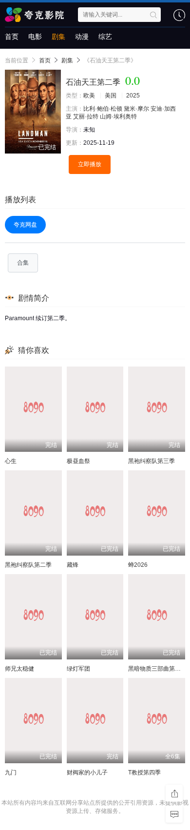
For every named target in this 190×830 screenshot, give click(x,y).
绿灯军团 (78, 668)
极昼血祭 (78, 461)
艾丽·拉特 (85, 116)
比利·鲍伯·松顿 (102, 108)
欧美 (89, 95)
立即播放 (89, 164)
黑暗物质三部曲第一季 (157, 668)
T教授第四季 (144, 772)
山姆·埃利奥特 (118, 116)
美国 (110, 95)
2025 (133, 95)
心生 (11, 461)
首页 (12, 36)
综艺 (105, 36)
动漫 (82, 36)
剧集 (58, 36)
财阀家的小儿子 (87, 772)
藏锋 (72, 564)
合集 (23, 262)
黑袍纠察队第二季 (28, 564)
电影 (35, 36)
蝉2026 (138, 564)
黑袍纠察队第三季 (151, 461)
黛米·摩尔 (136, 108)
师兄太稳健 (19, 668)
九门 (11, 772)
